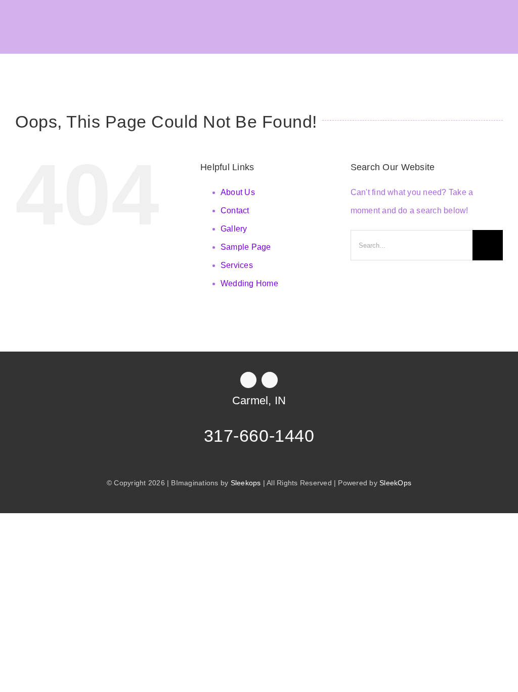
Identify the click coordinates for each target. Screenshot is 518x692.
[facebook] (248, 380)
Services (237, 265)
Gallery (234, 228)
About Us (238, 192)
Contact (235, 210)
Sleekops (246, 483)
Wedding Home (249, 283)
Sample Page (246, 247)
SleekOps (395, 483)
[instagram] (270, 380)
